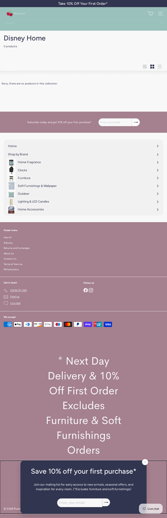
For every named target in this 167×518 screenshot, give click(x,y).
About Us (9, 253)
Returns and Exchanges (17, 248)
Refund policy (11, 269)
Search (8, 237)
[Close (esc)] (145, 462)
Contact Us (10, 258)
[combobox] (83, 23)
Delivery (8, 242)
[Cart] (150, 13)
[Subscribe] (106, 502)
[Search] (160, 23)
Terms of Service (13, 264)
